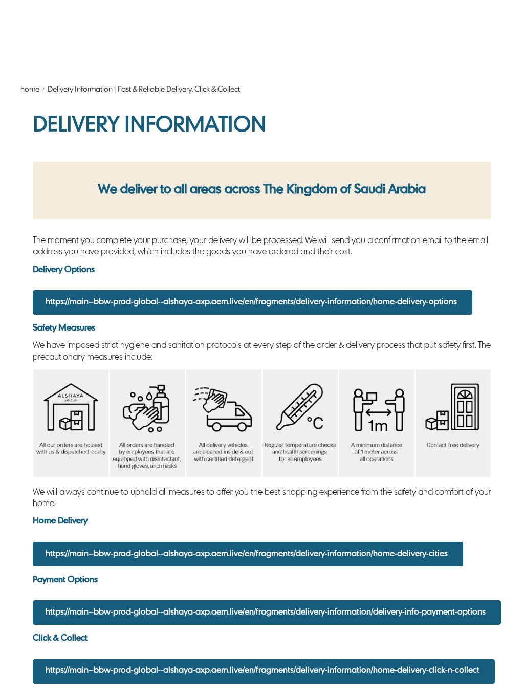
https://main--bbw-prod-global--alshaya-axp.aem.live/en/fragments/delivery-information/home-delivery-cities (247, 554)
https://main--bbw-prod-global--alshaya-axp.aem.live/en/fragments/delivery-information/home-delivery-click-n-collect (262, 671)
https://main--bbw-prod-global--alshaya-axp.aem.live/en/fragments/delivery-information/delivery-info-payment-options (266, 612)
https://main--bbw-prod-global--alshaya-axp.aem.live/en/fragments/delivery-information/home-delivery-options (251, 302)
